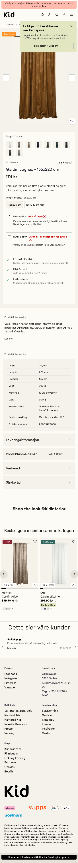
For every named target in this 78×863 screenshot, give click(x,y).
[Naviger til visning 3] (14, 588)
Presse (8, 728)
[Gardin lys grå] (19, 152)
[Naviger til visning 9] (68, 588)
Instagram (10, 678)
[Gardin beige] (28, 144)
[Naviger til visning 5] (25, 588)
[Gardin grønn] (47, 144)
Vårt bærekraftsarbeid (18, 710)
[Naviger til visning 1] (3, 588)
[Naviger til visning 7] (35, 588)
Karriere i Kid (12, 719)
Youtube (9, 687)
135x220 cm (14, 204)
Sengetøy (48, 719)
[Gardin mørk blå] (38, 144)
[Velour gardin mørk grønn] (57, 144)
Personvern (11, 762)
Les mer (49, 190)
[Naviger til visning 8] (65, 588)
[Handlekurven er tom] (64, 14)
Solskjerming (50, 710)
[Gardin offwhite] (9, 144)
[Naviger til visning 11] (75, 588)
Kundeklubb (12, 715)
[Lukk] (71, 26)
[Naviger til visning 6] (30, 588)
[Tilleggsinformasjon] (16, 601)
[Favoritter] (57, 14)
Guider (46, 733)
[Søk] (42, 14)
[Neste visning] (72, 77)
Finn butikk (11, 753)
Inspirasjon (48, 728)
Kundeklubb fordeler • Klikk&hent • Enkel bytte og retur (39, 857)
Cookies (9, 767)
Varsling (9, 733)
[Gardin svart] (66, 144)
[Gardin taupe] (19, 144)
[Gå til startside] (9, 14)
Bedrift (8, 771)
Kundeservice (13, 749)
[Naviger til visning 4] (19, 588)
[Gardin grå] (9, 152)
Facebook (10, 674)
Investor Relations (15, 724)
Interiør (46, 724)
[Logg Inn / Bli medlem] (49, 14)
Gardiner (10, 24)
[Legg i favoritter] (72, 121)
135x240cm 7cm (35, 204)
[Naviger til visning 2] (9, 588)
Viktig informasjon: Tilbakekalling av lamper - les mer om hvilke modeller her (39, 4)
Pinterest (10, 683)
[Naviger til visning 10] (72, 588)
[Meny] (71, 14)
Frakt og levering (14, 758)
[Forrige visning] (6, 77)
